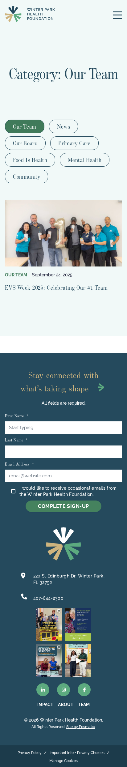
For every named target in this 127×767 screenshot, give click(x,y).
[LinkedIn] (42, 689)
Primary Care (74, 143)
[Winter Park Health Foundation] (30, 14)
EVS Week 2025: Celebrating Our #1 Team (56, 287)
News (63, 126)
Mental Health (84, 159)
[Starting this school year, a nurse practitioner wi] (49, 660)
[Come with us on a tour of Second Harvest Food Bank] (78, 660)
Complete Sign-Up (63, 506)
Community (26, 176)
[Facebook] (84, 689)
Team (84, 704)
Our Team (24, 126)
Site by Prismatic (80, 727)
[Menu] (117, 15)
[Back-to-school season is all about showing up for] (49, 624)
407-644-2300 (48, 598)
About (65, 704)
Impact (45, 704)
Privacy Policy (30, 753)
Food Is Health (30, 159)
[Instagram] (63, 689)
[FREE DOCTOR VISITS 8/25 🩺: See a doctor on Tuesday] (78, 624)
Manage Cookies (63, 761)
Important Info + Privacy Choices (77, 753)
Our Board (25, 143)
